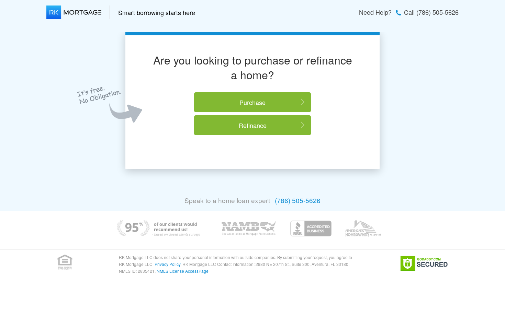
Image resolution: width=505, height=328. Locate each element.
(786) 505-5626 (298, 200)
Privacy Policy (167, 264)
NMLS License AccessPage (183, 271)
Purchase (252, 102)
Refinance (253, 125)
